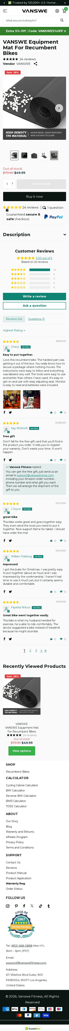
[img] (11, 341)
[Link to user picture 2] (31, 399)
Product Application (18, 878)
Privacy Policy (15, 842)
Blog (9, 826)
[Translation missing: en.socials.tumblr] (49, 906)
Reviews (11, 867)
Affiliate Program (17, 837)
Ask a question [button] (34, 305)
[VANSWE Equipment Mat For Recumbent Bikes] (21, 696)
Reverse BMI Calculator (21, 795)
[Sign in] (57, 10)
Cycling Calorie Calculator (22, 785)
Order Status (14, 888)
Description (16, 234)
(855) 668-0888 (21, 945)
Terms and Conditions (20, 847)
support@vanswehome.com (35, 475)
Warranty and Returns (20, 831)
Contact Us (13, 862)
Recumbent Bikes (17, 771)
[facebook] (24, 906)
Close (65, 31)
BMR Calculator (16, 801)
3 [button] (36, 650)
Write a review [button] (34, 296)
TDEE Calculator (16, 806)
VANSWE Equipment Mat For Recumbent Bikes (21, 729)
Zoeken (62, 20)
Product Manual (16, 873)
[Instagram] (7, 906)
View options (22, 751)
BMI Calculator (15, 790)
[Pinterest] (16, 906)
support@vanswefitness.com (26, 963)
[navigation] (14, 155)
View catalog (5, 10)
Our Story (12, 821)
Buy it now (34, 196)
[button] (4, 3)
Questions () (36, 319)
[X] (32, 906)
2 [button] (30, 650)
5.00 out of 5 (44, 258)
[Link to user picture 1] (12, 399)
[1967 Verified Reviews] (21, 939)
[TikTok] (40, 906)
